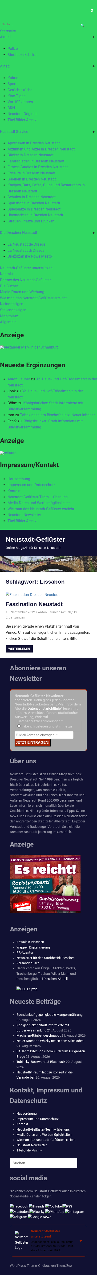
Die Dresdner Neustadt (18, 232)
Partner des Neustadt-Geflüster (25, 280)
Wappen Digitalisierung (33, 947)
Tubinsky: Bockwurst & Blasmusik (40, 1062)
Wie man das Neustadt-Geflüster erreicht (33, 298)
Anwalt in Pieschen (30, 942)
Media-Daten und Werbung (22, 292)
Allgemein (8, 322)
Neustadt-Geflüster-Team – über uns (38, 497)
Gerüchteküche (20, 90)
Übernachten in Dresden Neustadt (35, 215)
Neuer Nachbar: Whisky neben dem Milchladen (50, 1041)
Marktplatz (9, 316)
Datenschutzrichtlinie (44, 708)
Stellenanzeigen (13, 310)
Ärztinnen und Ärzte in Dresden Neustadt (41, 149)
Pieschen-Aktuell (56, 979)
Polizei (13, 48)
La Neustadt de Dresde (26, 244)
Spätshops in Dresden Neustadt (34, 203)
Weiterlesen (19, 649)
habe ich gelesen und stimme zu (46, 726)
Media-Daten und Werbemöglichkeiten (39, 503)
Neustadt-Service (14, 131)
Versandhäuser (27, 963)
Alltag (5, 66)
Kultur (12, 78)
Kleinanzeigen (11, 304)
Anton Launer (19, 379)
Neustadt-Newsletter (24, 515)
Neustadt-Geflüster (35, 539)
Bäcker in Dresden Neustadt (30, 155)
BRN (11, 108)
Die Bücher (9, 286)
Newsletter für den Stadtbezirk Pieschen (45, 958)
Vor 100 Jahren (20, 102)
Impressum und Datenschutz (31, 485)
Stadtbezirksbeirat (23, 54)
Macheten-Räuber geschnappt (38, 1035)
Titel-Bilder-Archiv (22, 120)
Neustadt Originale (23, 114)
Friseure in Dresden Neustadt (31, 173)
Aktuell (5, 37)
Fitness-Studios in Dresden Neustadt (38, 167)
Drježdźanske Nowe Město (30, 256)
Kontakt (6, 274)
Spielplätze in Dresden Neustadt (34, 209)
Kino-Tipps (16, 96)
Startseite (8, 31)
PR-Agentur (24, 952)
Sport (12, 84)
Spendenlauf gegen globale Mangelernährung (49, 1014)
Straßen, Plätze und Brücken (31, 221)
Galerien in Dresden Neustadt (32, 179)
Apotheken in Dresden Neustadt (34, 143)
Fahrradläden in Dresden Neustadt (36, 161)
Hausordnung (19, 479)
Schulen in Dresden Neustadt (32, 197)
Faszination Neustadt (34, 604)
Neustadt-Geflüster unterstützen (26, 268)
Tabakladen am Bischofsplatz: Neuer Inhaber (57, 415)
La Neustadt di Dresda (26, 250)
